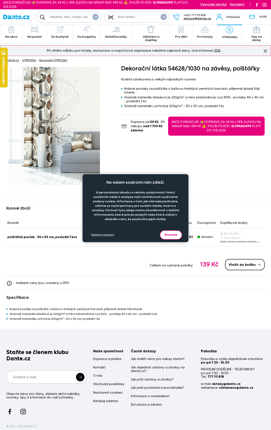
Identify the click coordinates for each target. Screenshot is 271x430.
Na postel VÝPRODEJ (53, 60)
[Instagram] (264, 4)
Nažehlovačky (116, 37)
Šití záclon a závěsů (146, 405)
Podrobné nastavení (102, 235)
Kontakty (237, 4)
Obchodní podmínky (108, 384)
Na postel (34, 37)
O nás (97, 376)
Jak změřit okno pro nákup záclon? (158, 359)
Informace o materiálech (150, 396)
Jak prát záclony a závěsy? (152, 379)
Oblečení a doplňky (151, 38)
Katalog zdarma (105, 401)
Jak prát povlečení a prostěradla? (157, 388)
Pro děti (181, 37)
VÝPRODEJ (229, 37)
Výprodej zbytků (213, 4)
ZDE (217, 50)
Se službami (232, 238)
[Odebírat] (80, 377)
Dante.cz (12, 60)
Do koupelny (86, 37)
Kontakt (99, 367)
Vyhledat (95, 17)
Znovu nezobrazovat (265, 51)
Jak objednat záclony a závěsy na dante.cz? (158, 369)
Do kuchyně (60, 37)
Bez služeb (231, 233)
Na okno (11, 37)
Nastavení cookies (107, 392)
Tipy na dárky (256, 38)
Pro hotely (205, 37)
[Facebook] (256, 4)
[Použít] (163, 17)
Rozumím (171, 235)
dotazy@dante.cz (197, 19)
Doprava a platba (107, 359)
